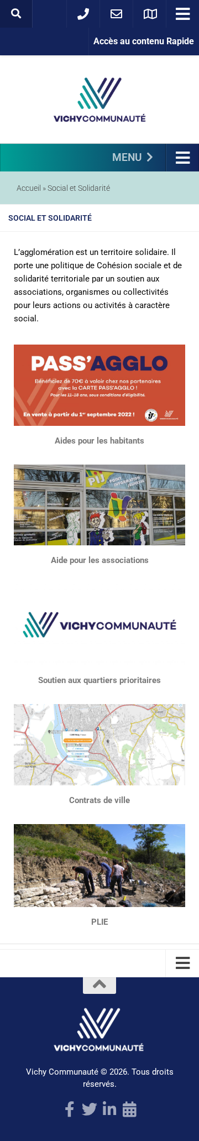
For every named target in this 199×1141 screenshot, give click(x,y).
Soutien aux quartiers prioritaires (99, 680)
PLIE (99, 922)
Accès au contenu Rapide (143, 41)
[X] (89, 1109)
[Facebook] (69, 1109)
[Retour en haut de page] (99, 985)
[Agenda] (129, 1109)
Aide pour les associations (100, 560)
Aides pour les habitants (99, 441)
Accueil (29, 188)
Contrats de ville (99, 800)
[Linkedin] (109, 1109)
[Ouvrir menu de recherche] (16, 14)
